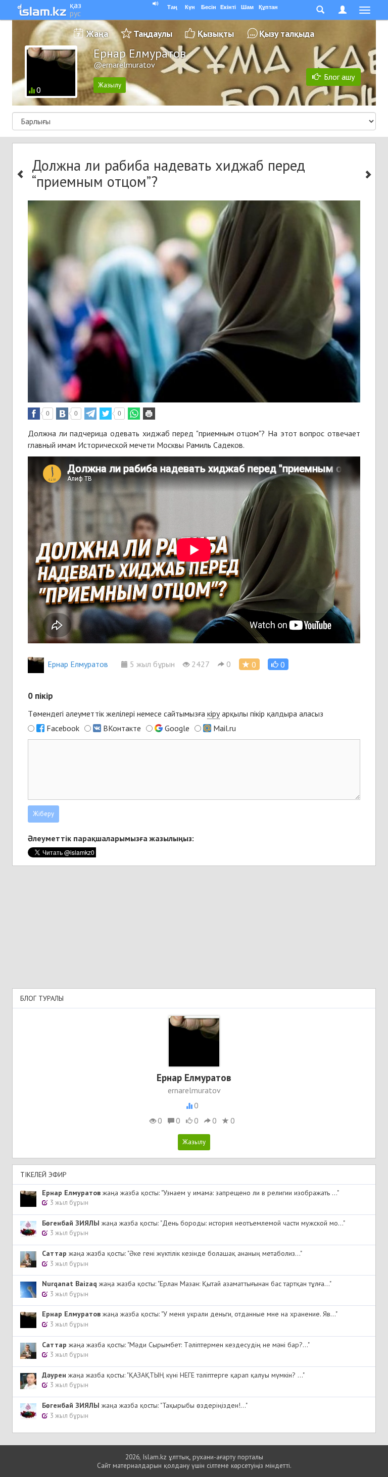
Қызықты (216, 33)
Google (177, 728)
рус (75, 13)
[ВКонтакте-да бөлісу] (62, 414)
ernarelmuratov (194, 1090)
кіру (213, 713)
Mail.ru (224, 728)
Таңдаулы (152, 33)
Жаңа (97, 33)
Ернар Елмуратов (77, 664)
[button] (278, 664)
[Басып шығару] (149, 414)
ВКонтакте (122, 728)
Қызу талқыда (286, 33)
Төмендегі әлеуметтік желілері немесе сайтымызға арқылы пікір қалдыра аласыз (175, 713)
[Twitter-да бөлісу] (106, 414)
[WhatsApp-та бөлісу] (134, 414)
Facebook (62, 728)
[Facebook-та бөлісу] (34, 414)
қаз (75, 5)
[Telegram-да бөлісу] (90, 414)
